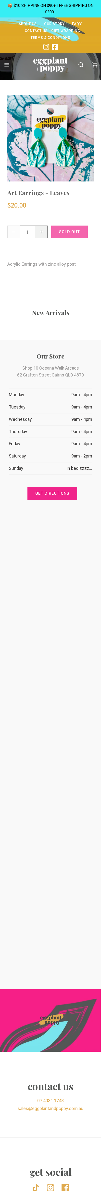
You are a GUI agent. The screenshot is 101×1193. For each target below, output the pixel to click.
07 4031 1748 (50, 1100)
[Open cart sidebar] (94, 64)
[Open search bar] (81, 64)
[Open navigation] (6, 64)
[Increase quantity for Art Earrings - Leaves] (41, 232)
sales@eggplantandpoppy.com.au (50, 1108)
